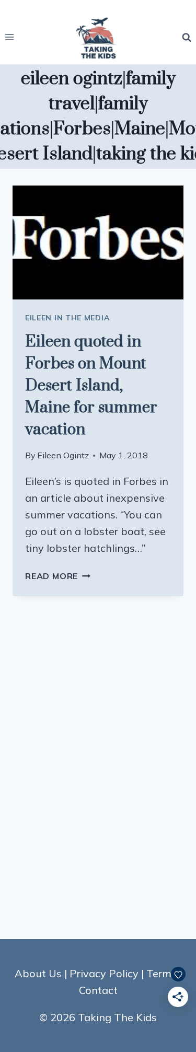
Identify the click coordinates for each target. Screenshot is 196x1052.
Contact (98, 990)
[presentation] (98, 242)
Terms (161, 973)
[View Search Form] (186, 37)
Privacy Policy (104, 973)
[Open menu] (9, 37)
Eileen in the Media (67, 317)
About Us (38, 973)
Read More (57, 576)
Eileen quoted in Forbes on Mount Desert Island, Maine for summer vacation (91, 386)
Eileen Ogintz (63, 455)
